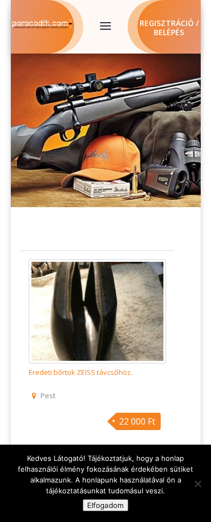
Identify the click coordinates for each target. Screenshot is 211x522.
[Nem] (197, 483)
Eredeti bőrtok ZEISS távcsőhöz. (81, 372)
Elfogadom (105, 505)
